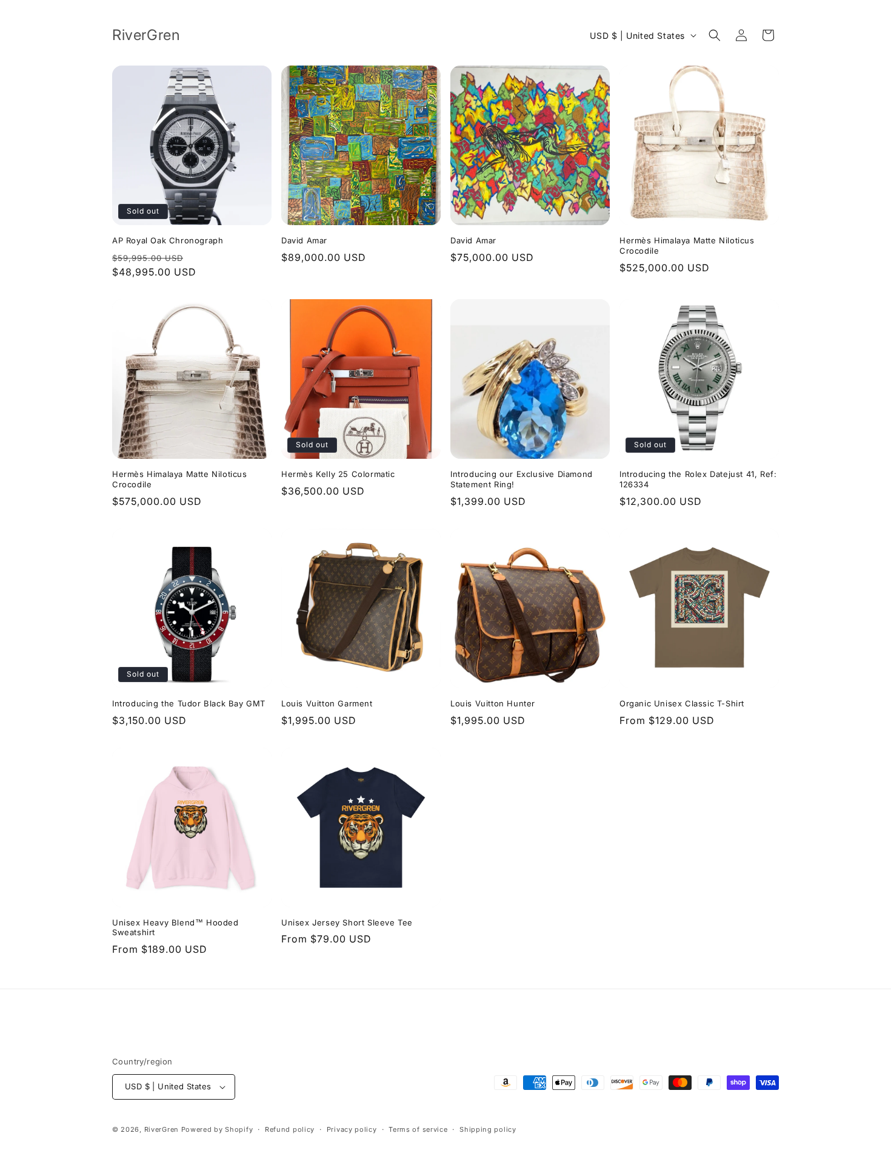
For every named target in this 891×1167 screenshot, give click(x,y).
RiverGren (161, 1129)
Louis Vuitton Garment (327, 703)
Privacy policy (352, 1129)
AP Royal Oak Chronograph (167, 240)
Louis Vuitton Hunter (492, 703)
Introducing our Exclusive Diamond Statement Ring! (521, 479)
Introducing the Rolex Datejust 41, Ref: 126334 (697, 479)
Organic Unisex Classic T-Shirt (681, 703)
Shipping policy (487, 1129)
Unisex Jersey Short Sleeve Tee (347, 922)
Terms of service (418, 1129)
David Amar (304, 240)
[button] (714, 35)
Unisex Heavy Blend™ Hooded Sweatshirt (175, 928)
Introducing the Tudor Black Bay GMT (188, 703)
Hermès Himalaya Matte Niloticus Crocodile (687, 245)
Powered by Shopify (217, 1129)
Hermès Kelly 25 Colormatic (338, 474)
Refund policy (290, 1129)
